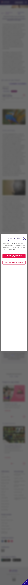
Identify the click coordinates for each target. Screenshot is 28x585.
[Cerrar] (24, 238)
